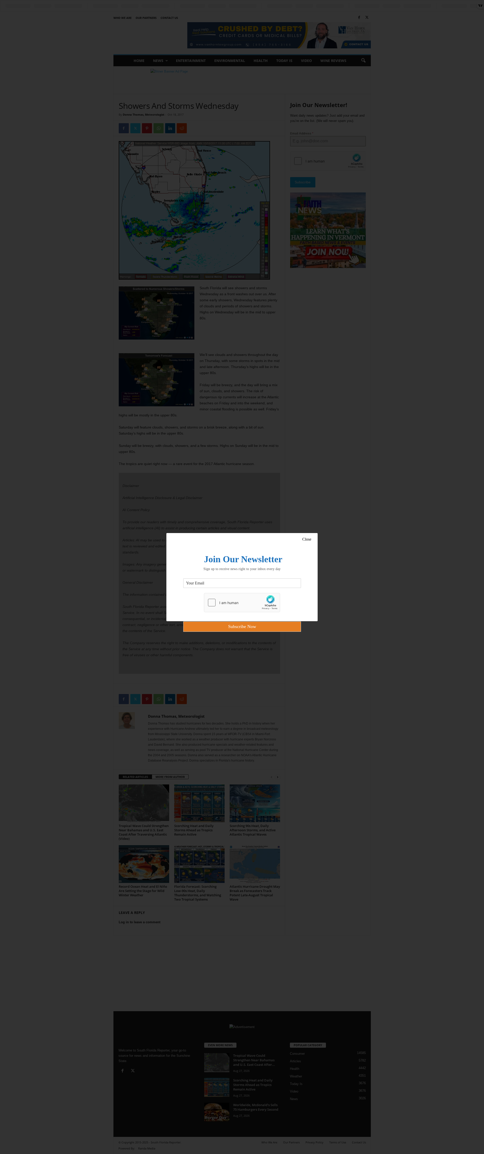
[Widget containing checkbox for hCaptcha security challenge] (242, 602)
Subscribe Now (242, 626)
